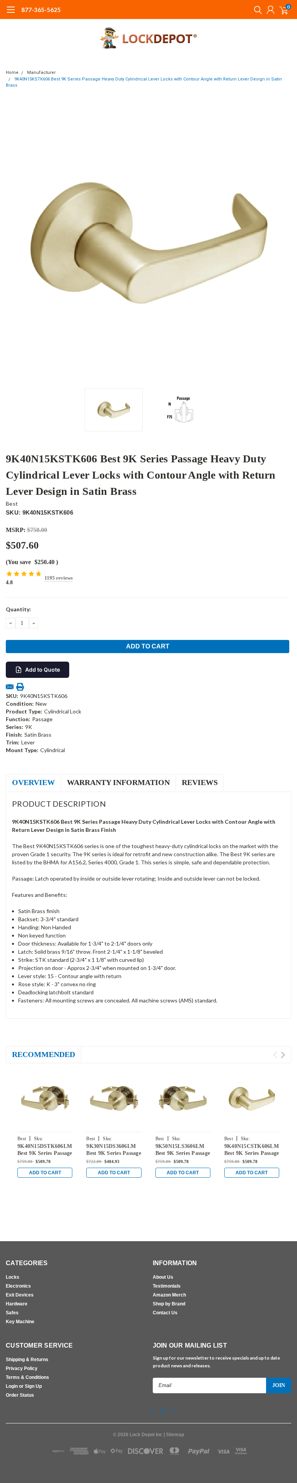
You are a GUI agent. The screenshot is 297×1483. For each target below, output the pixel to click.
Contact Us (165, 1312)
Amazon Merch (169, 1295)
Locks (12, 1277)
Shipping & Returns (27, 1359)
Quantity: (18, 609)
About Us (163, 1277)
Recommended (43, 1054)
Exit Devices (20, 1295)
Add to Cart (45, 1172)
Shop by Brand (169, 1304)
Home (12, 72)
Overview (33, 782)
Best (12, 503)
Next (283, 241)
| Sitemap (174, 1434)
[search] (256, 9)
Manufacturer (41, 72)
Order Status (20, 1395)
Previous (13, 241)
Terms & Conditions (27, 1377)
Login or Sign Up (24, 1386)
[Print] (20, 687)
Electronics (18, 1286)
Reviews (200, 782)
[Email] (10, 687)
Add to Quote (42, 669)
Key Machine (20, 1321)
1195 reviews (58, 578)
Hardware (16, 1304)
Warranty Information (118, 782)
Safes (12, 1312)
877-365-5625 (41, 9)
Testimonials (167, 1286)
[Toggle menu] (10, 13)
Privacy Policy (22, 1368)
